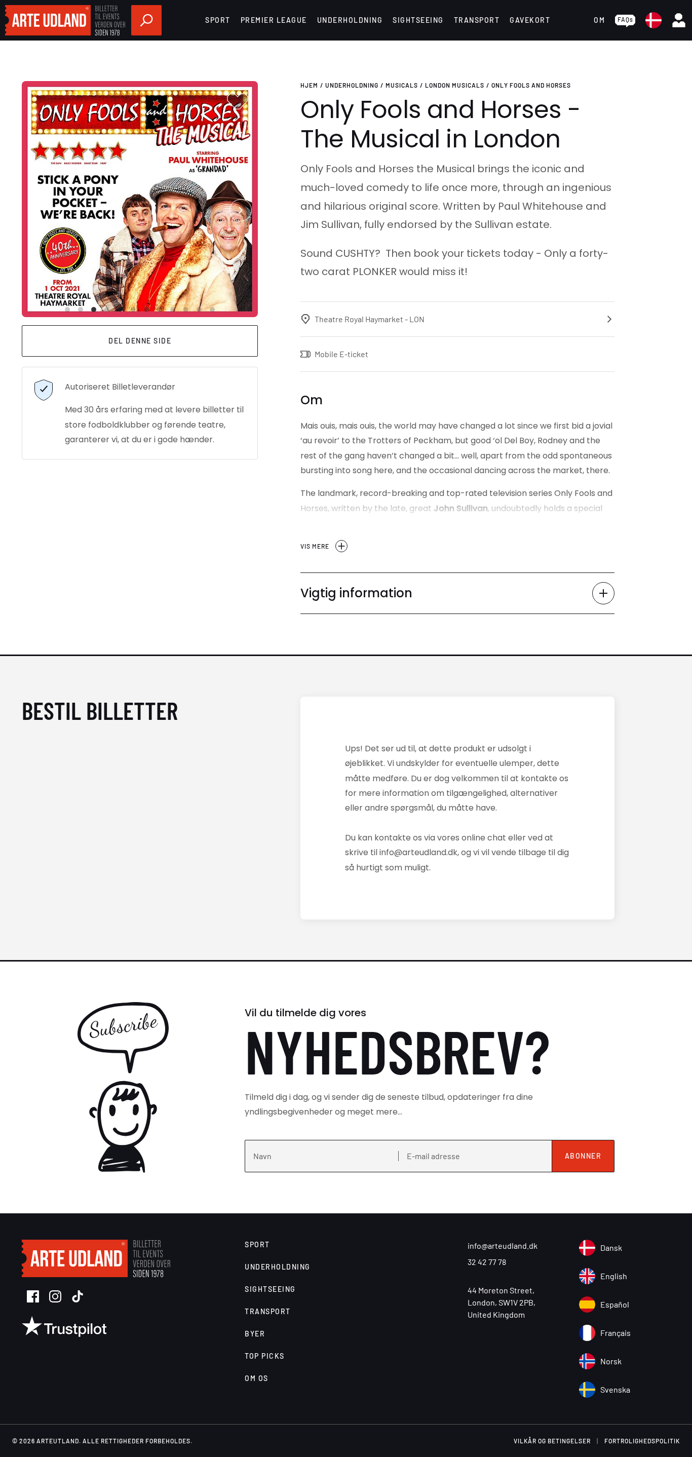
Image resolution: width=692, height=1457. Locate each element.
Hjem (309, 85)
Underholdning (350, 20)
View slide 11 (199, 309)
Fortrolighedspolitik (642, 1440)
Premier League (274, 20)
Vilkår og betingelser (552, 1440)
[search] (146, 20)
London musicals (454, 85)
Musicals (402, 85)
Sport (217, 20)
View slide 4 (106, 309)
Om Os (256, 1378)
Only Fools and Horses (531, 85)
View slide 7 (146, 309)
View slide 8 (159, 309)
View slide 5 (120, 309)
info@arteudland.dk (502, 1245)
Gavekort (530, 20)
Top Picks (265, 1356)
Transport (477, 20)
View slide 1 (67, 309)
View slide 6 (133, 309)
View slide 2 (80, 309)
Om (599, 20)
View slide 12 (212, 309)
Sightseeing (418, 20)
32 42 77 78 (487, 1262)
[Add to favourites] (237, 101)
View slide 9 (172, 309)
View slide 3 (93, 309)
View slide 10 (185, 309)
